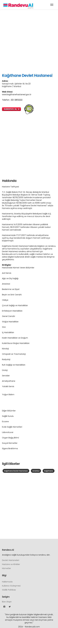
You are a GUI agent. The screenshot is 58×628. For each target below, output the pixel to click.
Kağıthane (48, 471)
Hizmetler (6, 568)
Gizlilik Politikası (9, 589)
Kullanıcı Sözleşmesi (11, 585)
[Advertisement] (29, 41)
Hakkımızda (7, 581)
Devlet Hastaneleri (10, 560)
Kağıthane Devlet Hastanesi (16, 471)
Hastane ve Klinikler (11, 564)
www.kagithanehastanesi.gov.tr (16, 94)
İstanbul (36, 471)
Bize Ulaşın (7, 601)
